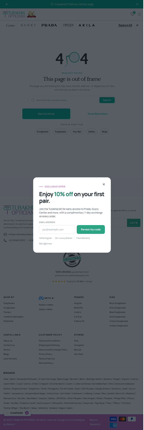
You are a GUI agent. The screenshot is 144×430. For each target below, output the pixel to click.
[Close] (116, 184)
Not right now (57, 243)
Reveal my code (103, 229)
